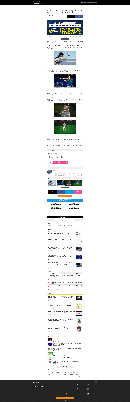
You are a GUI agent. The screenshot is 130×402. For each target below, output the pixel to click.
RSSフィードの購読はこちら (65, 397)
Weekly (65, 273)
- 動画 (77, 384)
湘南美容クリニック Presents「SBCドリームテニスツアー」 (63, 225)
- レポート (77, 388)
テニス (59, 70)
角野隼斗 (77, 374)
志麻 (54, 374)
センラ (50, 374)
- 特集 (77, 390)
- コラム (77, 389)
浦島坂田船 (73, 372)
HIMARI (65, 374)
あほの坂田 (59, 374)
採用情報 (88, 388)
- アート (67, 390)
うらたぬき (79, 372)
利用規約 (88, 389)
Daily (53, 273)
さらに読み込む (65, 366)
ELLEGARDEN (70, 374)
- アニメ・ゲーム (68, 389)
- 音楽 (66, 384)
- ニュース (77, 385)
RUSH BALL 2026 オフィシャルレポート (62, 372)
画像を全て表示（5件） (65, 187)
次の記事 (79, 220)
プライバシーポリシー (90, 390)
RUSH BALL (51, 372)
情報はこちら (59, 162)
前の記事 (51, 220)
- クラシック (67, 388)
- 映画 (66, 393)
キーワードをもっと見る (77, 376)
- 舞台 (66, 385)
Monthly (77, 273)
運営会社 (88, 384)
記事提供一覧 (89, 385)
